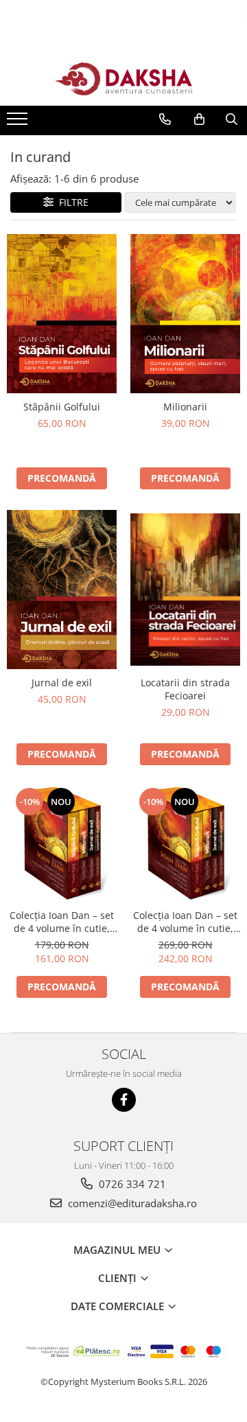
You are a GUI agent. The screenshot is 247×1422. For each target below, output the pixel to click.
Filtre (71, 202)
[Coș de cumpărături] (199, 119)
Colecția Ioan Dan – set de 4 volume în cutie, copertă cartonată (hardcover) (185, 922)
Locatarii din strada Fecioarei (185, 689)
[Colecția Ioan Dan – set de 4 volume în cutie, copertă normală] (62, 843)
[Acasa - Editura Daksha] (123, 79)
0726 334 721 (131, 1184)
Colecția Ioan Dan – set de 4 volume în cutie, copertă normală (62, 922)
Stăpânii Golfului (61, 406)
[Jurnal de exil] (62, 589)
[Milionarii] (185, 313)
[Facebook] (124, 1100)
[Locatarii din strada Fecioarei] (185, 589)
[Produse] (19, 123)
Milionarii (185, 406)
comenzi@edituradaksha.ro (131, 1203)
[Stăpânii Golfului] (62, 313)
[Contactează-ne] (165, 119)
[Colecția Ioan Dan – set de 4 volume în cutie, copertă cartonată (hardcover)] (185, 843)
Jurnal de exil (62, 682)
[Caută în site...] (231, 119)
